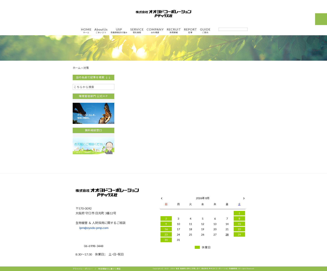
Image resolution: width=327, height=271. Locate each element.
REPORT (190, 31)
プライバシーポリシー (83, 268)
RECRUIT (174, 31)
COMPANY (155, 31)
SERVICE (137, 31)
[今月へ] (178, 194)
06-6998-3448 (93, 246)
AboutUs (101, 31)
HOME (86, 31)
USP (119, 31)
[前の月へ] (161, 197)
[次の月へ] (243, 197)
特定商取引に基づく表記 (109, 268)
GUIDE (205, 31)
